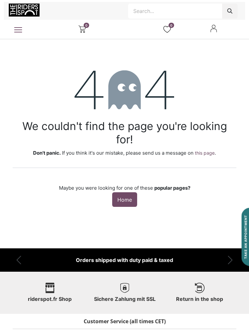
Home (124, 199)
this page (205, 153)
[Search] (230, 11)
